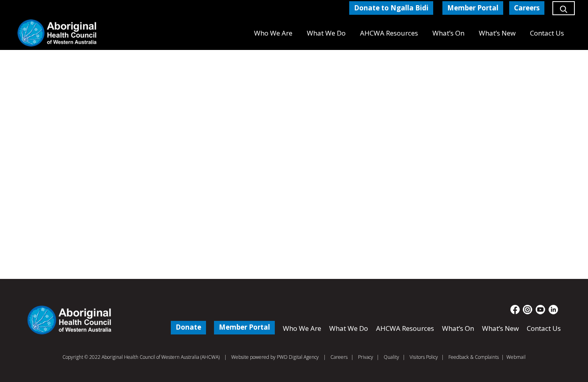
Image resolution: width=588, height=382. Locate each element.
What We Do (348, 328)
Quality (391, 357)
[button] (564, 12)
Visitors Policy (424, 357)
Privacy (365, 357)
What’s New (500, 328)
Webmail (516, 357)
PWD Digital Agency (298, 357)
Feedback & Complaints (473, 357)
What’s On (458, 328)
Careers (339, 357)
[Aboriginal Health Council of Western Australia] (57, 33)
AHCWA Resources (405, 328)
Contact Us (544, 328)
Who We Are (302, 328)
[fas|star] (515, 309)
